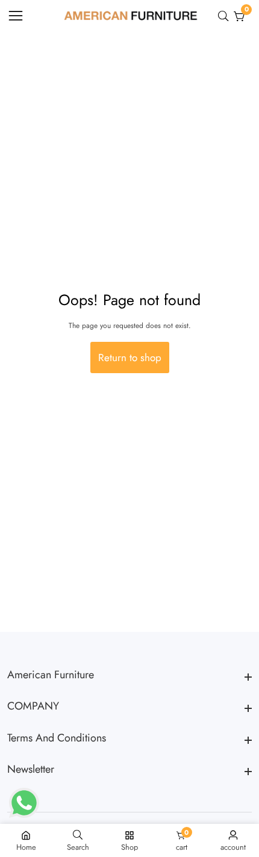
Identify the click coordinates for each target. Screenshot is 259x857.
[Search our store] (226, 16)
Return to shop (129, 357)
